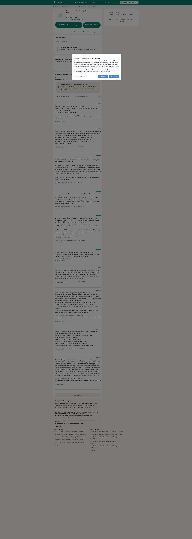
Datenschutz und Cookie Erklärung (101, 71)
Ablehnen (103, 76)
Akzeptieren (114, 76)
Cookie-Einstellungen (79, 76)
